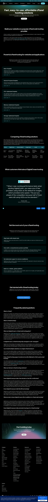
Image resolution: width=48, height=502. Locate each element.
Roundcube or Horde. (15, 363)
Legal (3, 461)
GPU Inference (38, 450)
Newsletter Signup (27, 461)
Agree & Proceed (42, 497)
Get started (24, 18)
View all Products (16, 480)
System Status (4, 489)
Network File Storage (16, 470)
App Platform (15, 463)
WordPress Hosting (39, 460)
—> (43, 208)
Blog (30, 0)
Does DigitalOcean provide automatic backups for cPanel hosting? (21, 408)
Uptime (14, 473)
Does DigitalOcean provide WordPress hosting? (16, 389)
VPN (37, 454)
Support (3, 485)
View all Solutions (39, 463)
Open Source (27, 460)
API (13, 471)
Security (3, 464)
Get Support (40, 0)
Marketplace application (8, 374)
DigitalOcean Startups (28, 456)
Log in (39, 3)
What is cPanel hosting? (10, 320)
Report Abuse (4, 488)
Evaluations (15, 456)
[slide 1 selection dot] (3, 208)
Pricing (26, 464)
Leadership (3, 450)
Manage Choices (42, 500)
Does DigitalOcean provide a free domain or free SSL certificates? (21, 378)
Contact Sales (44, 0)
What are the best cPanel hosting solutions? (15, 368)
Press (3, 460)
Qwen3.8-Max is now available (6, 0)
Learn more (6, 74)
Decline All (42, 498)
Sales (3, 486)
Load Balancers (15, 464)
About (3, 449)
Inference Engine (16, 453)
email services (20, 360)
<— (38, 208)
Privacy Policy (4, 463)
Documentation (27, 467)
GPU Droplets (15, 450)
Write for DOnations (28, 453)
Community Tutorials (28, 449)
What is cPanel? (8, 311)
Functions (14, 461)
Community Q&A (27, 450)
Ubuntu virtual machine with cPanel (20, 38)
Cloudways (15, 479)
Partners (3, 456)
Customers (3, 454)
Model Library (15, 457)
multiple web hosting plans (15, 333)
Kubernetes (15, 460)
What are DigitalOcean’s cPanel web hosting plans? (17, 331)
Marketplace (27, 463)
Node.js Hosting (38, 457)
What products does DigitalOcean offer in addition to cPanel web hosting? (23, 397)
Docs (33, 0)
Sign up (43, 3)
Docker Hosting (38, 456)
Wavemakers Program (28, 457)
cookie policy (22, 499)
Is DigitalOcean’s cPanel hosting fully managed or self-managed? (21, 341)
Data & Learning (15, 454)
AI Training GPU (38, 449)
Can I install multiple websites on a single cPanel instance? (19, 348)
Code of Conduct (27, 470)
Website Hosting (38, 453)
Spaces (14, 467)
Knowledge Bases (16, 449)
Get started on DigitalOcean (23, 297)
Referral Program (4, 457)
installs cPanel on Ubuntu (26, 374)
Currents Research (28, 454)
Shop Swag (26, 471)
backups (20, 410)
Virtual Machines (38, 461)
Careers (35, 0)
